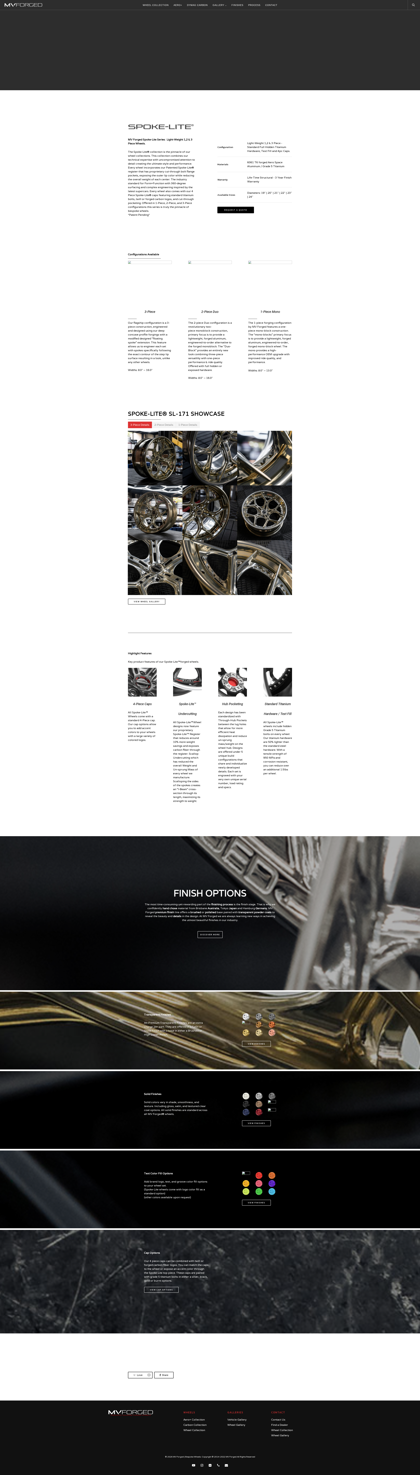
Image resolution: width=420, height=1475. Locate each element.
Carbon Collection (195, 1425)
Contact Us (278, 1419)
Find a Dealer (279, 1425)
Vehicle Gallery (237, 1419)
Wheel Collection (194, 1430)
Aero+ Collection (194, 1419)
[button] (235, 210)
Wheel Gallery (236, 1425)
